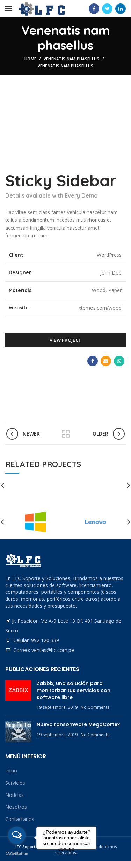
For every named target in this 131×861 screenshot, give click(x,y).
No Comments (95, 707)
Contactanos (19, 819)
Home (30, 58)
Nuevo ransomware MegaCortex (78, 724)
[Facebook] (94, 8)
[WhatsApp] (119, 361)
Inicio (11, 770)
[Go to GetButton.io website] (17, 854)
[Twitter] (107, 8)
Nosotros (16, 807)
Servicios (15, 782)
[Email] (106, 361)
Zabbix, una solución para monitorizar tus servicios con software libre (73, 690)
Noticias (14, 795)
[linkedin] (120, 8)
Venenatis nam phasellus (72, 58)
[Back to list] (65, 434)
